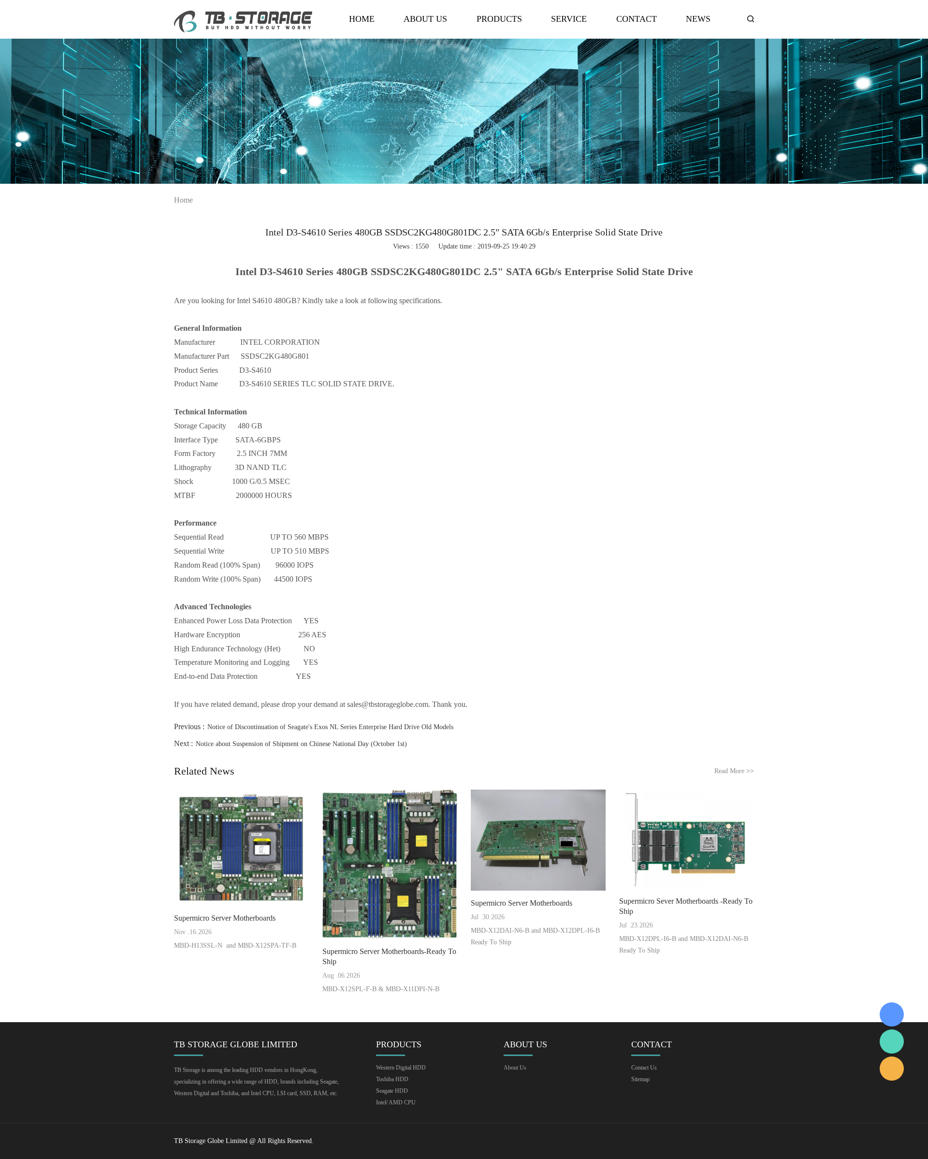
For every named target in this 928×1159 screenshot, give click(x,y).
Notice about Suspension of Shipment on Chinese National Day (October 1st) (301, 744)
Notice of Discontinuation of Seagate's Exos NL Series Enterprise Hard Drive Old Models (330, 727)
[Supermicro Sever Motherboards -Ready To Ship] (686, 839)
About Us (425, 19)
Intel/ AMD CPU (396, 1102)
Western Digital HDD (401, 1067)
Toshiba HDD (392, 1079)
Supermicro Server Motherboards (225, 918)
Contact (636, 19)
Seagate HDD (392, 1090)
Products (499, 19)
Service (569, 19)
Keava (892, 1014)
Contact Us (644, 1067)
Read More (734, 771)
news (698, 19)
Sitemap (640, 1079)
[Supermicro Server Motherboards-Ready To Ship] (389, 864)
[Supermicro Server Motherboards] (241, 848)
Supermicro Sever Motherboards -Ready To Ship (686, 906)
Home (362, 19)
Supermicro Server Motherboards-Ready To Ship (389, 956)
